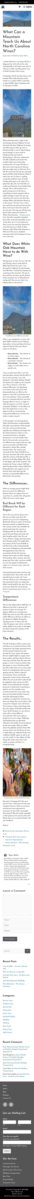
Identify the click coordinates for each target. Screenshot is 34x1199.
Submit (6, 1151)
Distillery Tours (8, 1004)
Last (19, 1125)
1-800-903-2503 (23, 2)
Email (5, 1128)
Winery (23, 837)
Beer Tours (6, 1176)
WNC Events (7, 1032)
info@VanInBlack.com (10, 2)
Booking (5, 1095)
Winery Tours (7, 1029)
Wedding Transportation (11, 1173)
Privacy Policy (12, 1196)
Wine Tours (16, 837)
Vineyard (8, 837)
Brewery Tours (8, 1000)
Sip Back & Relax (9, 1016)
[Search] (27, 951)
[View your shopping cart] (19, 7)
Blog (4, 1092)
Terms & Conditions (23, 1196)
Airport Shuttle (8, 1179)
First (4, 1125)
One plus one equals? (11, 1136)
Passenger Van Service (11, 1167)
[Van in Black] (3, 7)
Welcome (6, 1023)
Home (5, 1085)
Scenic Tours (7, 1013)
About (5, 1088)
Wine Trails (7, 1026)
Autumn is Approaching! (13, 840)
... (29, 883)
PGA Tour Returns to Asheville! (13, 972)
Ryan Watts (7, 1047)
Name (5, 1119)
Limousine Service (9, 1163)
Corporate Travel (9, 1183)
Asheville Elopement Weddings (14, 980)
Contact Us (7, 1098)
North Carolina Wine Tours (12, 1170)
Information (19, 831)
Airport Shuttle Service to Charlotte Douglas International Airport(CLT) (16, 1049)
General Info (9, 831)
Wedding (6, 1020)
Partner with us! (17, 1194)
